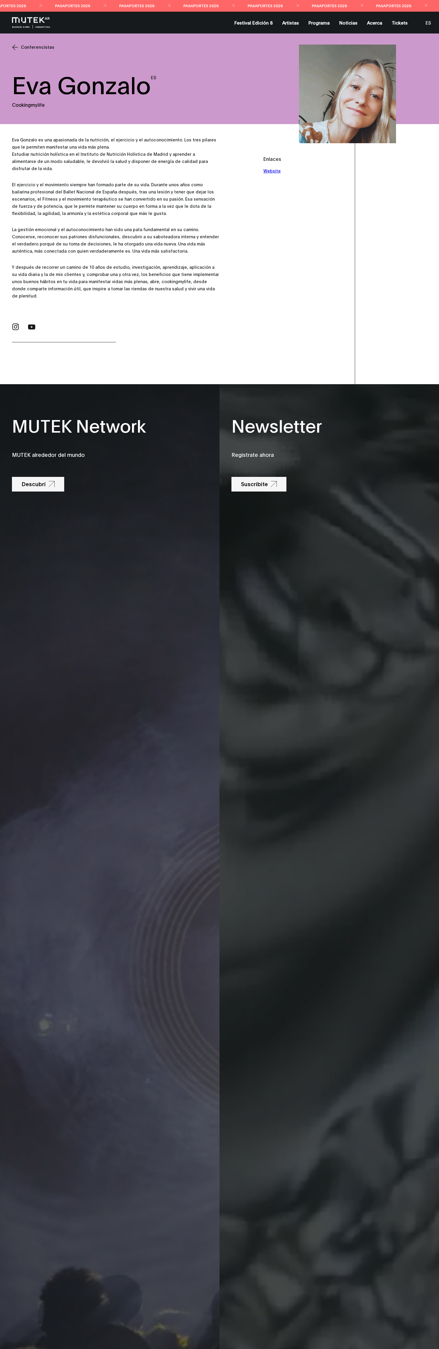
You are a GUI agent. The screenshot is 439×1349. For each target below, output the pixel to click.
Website (272, 170)
